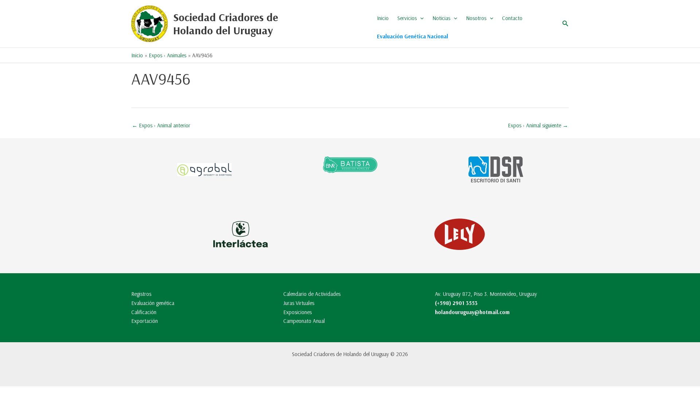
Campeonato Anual (304, 320)
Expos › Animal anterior (161, 125)
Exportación (144, 320)
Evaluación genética (152, 303)
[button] (420, 18)
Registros (141, 293)
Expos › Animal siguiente (538, 125)
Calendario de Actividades (312, 293)
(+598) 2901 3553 (456, 303)
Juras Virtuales (298, 303)
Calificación (143, 312)
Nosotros (476, 18)
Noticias (441, 18)
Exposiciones (297, 312)
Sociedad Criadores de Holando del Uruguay (225, 23)
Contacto (512, 18)
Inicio (383, 18)
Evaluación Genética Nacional (412, 36)
